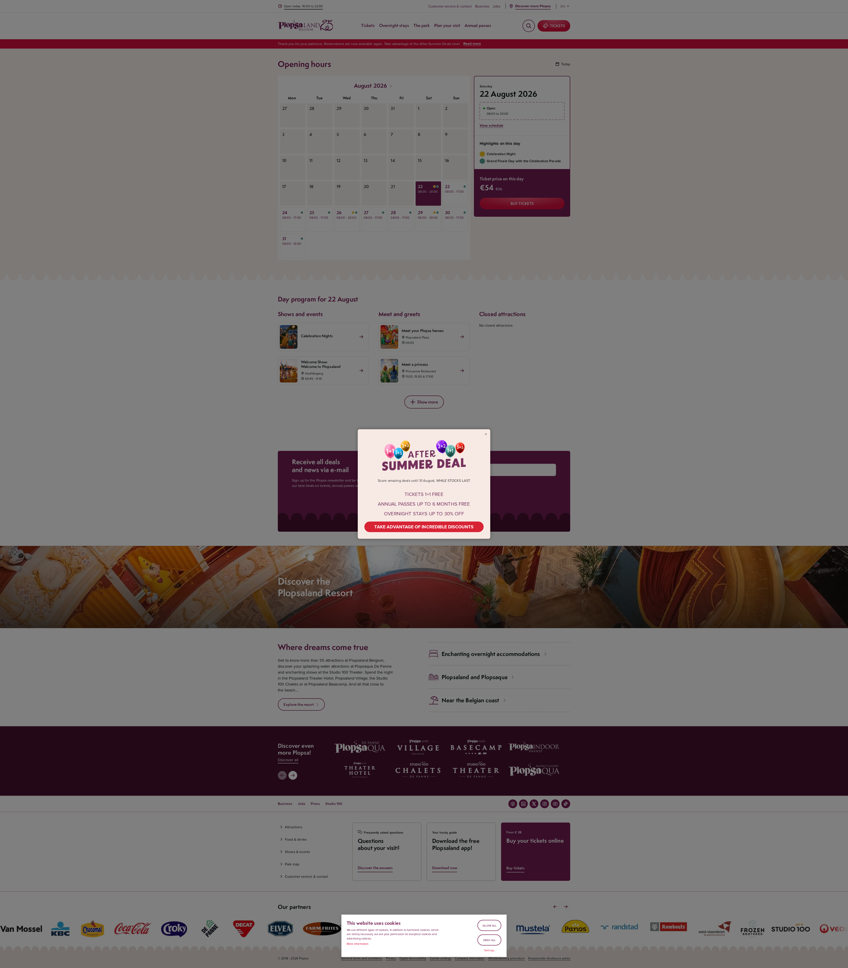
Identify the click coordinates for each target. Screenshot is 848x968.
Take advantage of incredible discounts (423, 527)
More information (358, 944)
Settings (489, 950)
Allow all (489, 925)
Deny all (489, 940)
